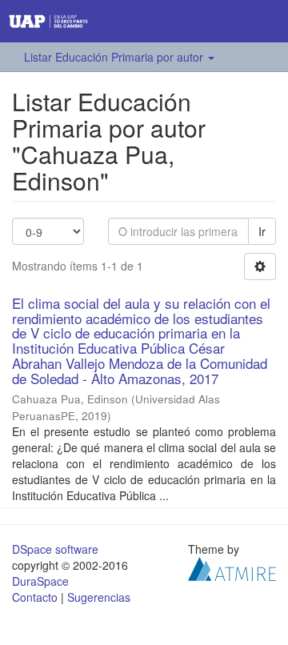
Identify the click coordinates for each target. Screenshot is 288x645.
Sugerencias (98, 597)
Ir (262, 231)
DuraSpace (40, 581)
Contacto (35, 597)
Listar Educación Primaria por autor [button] (115, 57)
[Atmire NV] (232, 567)
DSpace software (55, 549)
